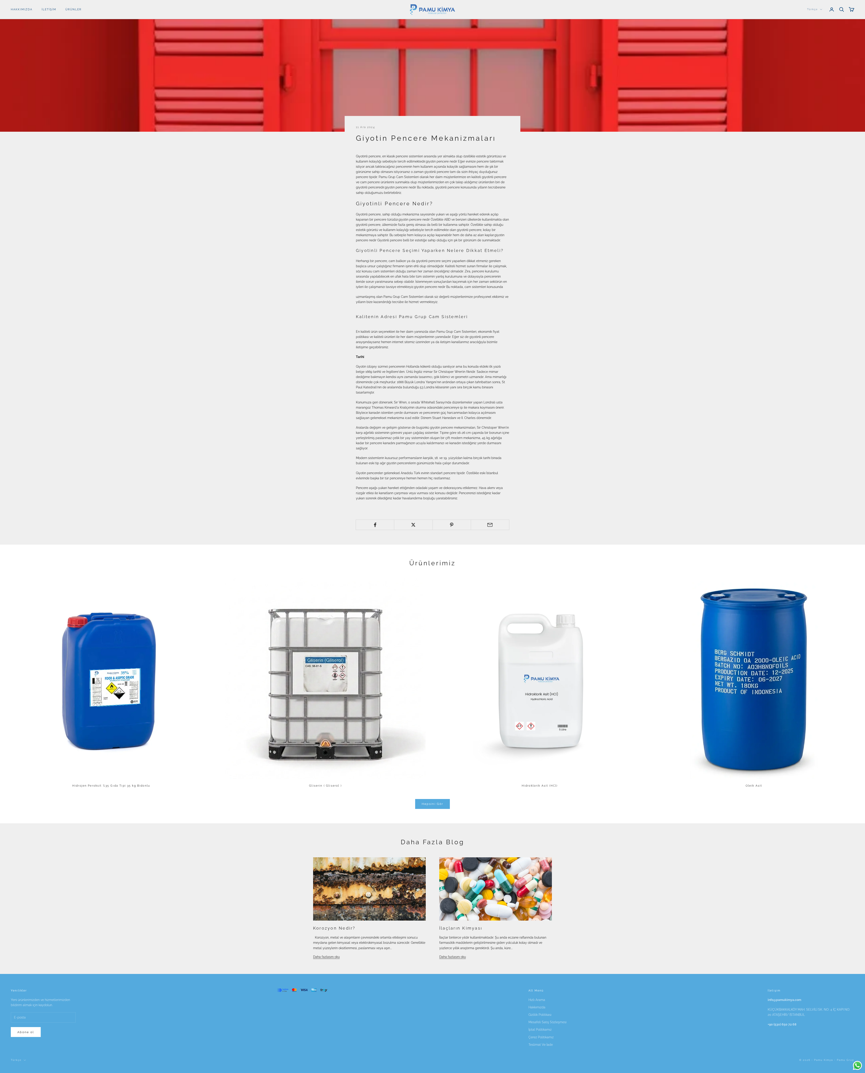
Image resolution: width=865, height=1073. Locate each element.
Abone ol (25, 1032)
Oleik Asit (754, 785)
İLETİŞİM (49, 9)
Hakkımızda (536, 1007)
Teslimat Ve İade (540, 1044)
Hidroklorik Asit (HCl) (540, 785)
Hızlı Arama (536, 1000)
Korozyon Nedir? (334, 928)
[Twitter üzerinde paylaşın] (413, 525)
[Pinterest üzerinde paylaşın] (452, 525)
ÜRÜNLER (73, 9)
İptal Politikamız (540, 1029)
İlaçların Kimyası (460, 928)
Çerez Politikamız (541, 1037)
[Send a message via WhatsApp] (857, 1065)
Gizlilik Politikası (539, 1014)
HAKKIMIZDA (22, 9)
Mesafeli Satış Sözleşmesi (547, 1022)
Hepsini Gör (433, 804)
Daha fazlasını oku (326, 957)
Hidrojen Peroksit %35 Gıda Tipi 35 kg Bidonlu (111, 785)
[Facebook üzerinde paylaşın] (375, 525)
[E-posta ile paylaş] (490, 525)
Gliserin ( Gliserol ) (325, 785)
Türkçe (812, 9)
